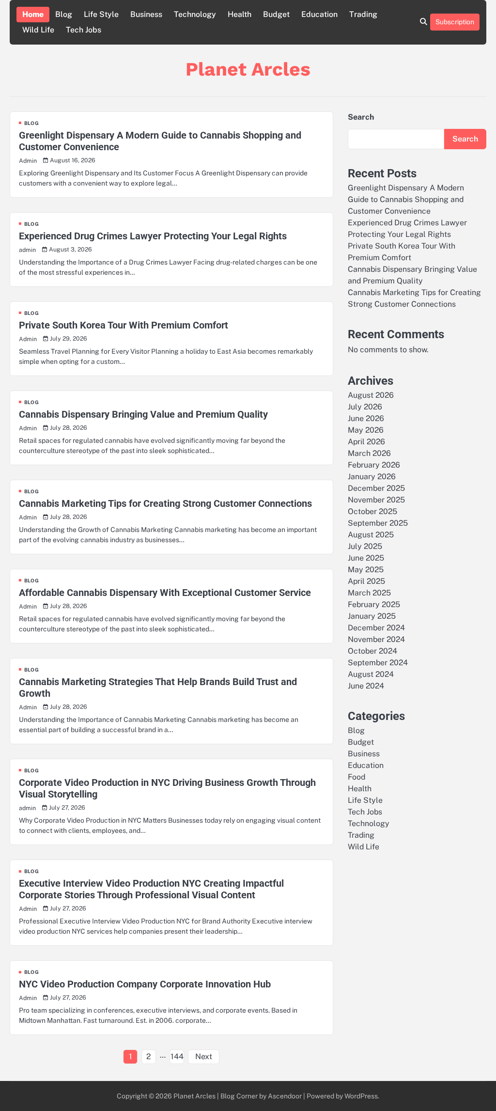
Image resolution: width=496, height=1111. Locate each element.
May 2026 (366, 430)
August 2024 (371, 674)
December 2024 (376, 627)
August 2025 (371, 534)
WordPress (361, 1096)
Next (203, 1056)
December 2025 (376, 488)
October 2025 (372, 511)
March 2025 (369, 592)
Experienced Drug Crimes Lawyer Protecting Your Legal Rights (153, 236)
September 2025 (378, 523)
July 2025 (365, 546)
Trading (363, 14)
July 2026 (365, 406)
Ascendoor (285, 1096)
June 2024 (366, 685)
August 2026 (371, 395)
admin (27, 249)
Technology (195, 14)
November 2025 (376, 499)
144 (177, 1056)
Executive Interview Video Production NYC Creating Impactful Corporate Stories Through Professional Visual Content (151, 889)
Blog (63, 14)
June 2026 (366, 418)
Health (239, 14)
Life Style (101, 14)
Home (33, 14)
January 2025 (372, 616)
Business (146, 14)
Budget (276, 14)
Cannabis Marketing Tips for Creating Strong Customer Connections (165, 503)
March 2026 (369, 453)
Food (356, 777)
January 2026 (372, 476)
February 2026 (374, 464)
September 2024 (378, 662)
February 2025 (374, 604)
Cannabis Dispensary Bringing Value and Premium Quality (143, 414)
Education (319, 14)
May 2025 (366, 569)
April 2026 (366, 441)
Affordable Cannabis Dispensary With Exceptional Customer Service (165, 592)
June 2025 (366, 558)
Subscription (454, 22)
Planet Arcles (248, 69)
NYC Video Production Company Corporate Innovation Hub (145, 984)
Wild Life (38, 29)
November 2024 (376, 639)
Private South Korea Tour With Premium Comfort (123, 325)
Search (361, 117)
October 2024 (372, 651)
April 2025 (366, 581)
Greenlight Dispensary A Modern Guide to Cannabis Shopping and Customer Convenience (406, 199)
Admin (28, 160)
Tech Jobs (83, 29)
